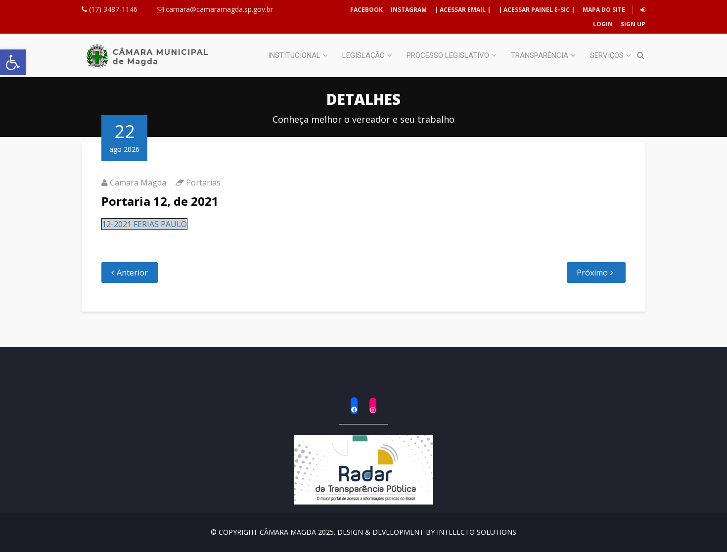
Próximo (592, 272)
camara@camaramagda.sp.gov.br (218, 9)
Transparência (539, 55)
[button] (13, 62)
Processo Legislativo (448, 55)
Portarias (203, 182)
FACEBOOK (366, 9)
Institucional (294, 55)
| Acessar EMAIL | (463, 9)
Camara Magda (138, 182)
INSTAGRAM (409, 9)
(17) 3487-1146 (112, 9)
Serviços (607, 55)
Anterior (132, 272)
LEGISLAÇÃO (363, 55)
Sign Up (632, 24)
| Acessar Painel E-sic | (537, 9)
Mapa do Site (604, 9)
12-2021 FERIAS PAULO (144, 224)
